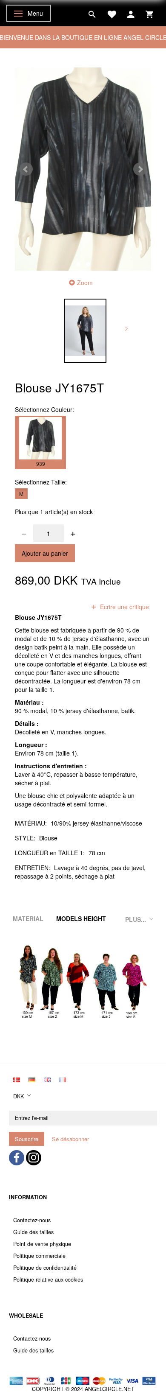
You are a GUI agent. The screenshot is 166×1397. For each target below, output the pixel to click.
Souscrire (26, 1139)
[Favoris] (111, 13)
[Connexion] (131, 13)
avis (69, 606)
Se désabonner (70, 1139)
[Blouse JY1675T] (83, 169)
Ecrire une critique (123, 606)
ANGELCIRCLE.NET (109, 1389)
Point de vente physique (42, 1244)
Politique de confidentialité (45, 1267)
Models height (81, 918)
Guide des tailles (33, 1232)
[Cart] (149, 13)
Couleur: (44, 409)
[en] (47, 1078)
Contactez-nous (32, 1220)
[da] (16, 1078)
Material (28, 918)
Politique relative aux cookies (48, 1279)
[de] (32, 1078)
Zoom (85, 282)
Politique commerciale (39, 1256)
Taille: (41, 482)
